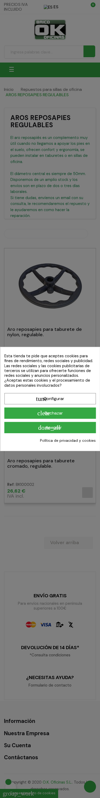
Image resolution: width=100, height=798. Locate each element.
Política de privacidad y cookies (68, 440)
